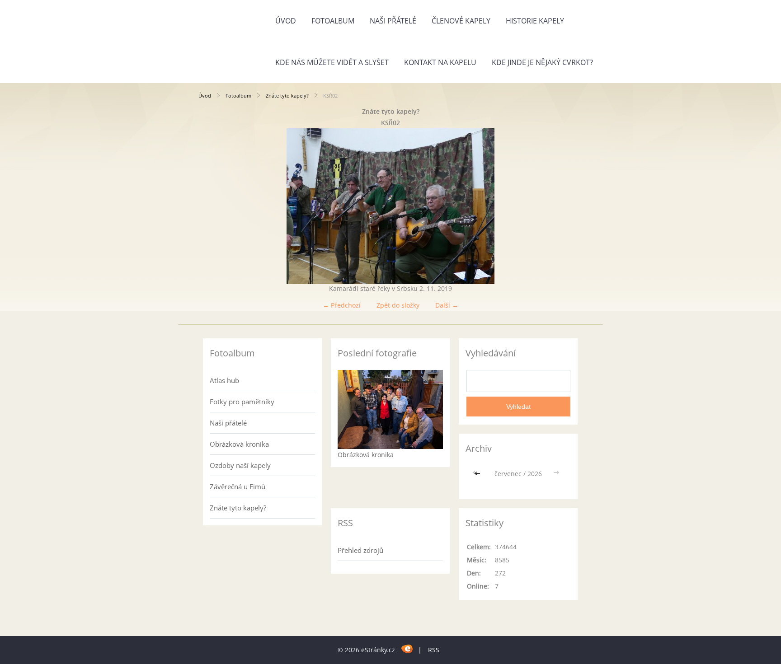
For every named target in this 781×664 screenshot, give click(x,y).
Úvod (285, 21)
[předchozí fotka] (213, 206)
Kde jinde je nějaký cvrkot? (542, 62)
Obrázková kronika (239, 444)
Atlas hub (224, 380)
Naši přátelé (393, 21)
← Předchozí (342, 305)
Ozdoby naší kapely (240, 465)
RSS (433, 649)
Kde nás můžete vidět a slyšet (332, 62)
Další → (446, 305)
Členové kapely (461, 21)
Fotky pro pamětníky (242, 401)
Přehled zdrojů (360, 550)
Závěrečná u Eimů (237, 486)
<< (478, 473)
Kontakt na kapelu (440, 62)
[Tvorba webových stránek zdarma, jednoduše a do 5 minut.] (407, 648)
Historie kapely (535, 21)
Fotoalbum (332, 21)
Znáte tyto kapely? (287, 95)
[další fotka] (568, 206)
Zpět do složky (397, 305)
